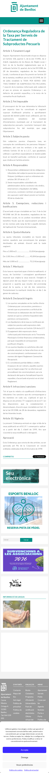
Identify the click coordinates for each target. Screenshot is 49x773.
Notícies (41, 710)
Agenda (41, 706)
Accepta (24, 750)
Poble (40, 697)
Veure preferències (24, 765)
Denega (24, 757)
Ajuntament (42, 690)
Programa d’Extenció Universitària (30, 700)
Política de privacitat (31, 770)
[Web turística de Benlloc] (16, 583)
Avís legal (17, 700)
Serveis (40, 693)
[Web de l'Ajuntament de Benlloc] (24, 7)
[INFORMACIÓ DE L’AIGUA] (16, 614)
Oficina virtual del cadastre (29, 719)
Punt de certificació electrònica (29, 709)
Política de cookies (16, 770)
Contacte (17, 690)
